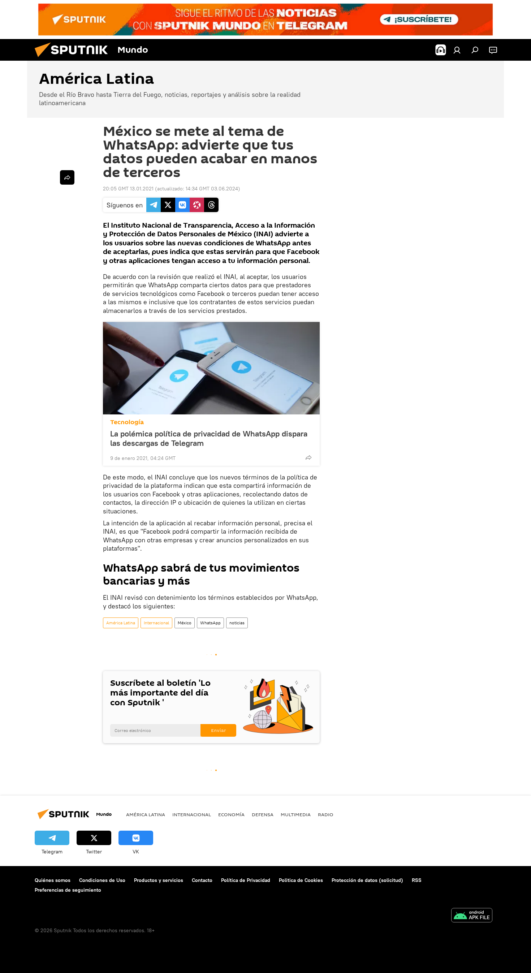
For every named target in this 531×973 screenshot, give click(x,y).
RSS (417, 880)
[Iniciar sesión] (457, 50)
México (184, 622)
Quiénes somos (52, 880)
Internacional (156, 622)
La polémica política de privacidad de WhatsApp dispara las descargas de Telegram (208, 438)
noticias (237, 622)
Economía (231, 814)
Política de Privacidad (245, 880)
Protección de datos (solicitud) (367, 880)
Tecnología (127, 422)
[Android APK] (471, 916)
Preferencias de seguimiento (68, 890)
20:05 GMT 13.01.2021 (128, 188)
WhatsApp (210, 622)
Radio (325, 814)
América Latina (120, 622)
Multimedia (296, 814)
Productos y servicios (158, 880)
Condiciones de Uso (102, 880)
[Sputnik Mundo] (74, 59)
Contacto (202, 880)
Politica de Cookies (301, 880)
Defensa (262, 814)
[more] (308, 457)
